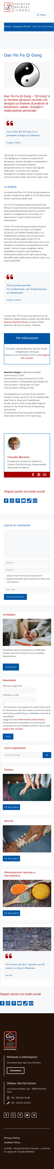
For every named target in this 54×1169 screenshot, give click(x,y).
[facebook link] (20, 1115)
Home (7, 26)
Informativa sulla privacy (31, 719)
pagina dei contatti (13, 729)
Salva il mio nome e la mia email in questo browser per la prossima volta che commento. (28, 578)
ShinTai (8, 820)
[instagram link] (6, 1115)
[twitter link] (13, 1115)
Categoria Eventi (22, 26)
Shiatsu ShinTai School (16, 322)
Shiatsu (9, 769)
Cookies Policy (12, 1142)
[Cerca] (47, 755)
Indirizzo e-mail (11, 695)
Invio (8, 736)
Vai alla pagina (11, 807)
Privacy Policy (12, 1138)
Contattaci (9, 614)
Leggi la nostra (24, 719)
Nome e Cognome (12, 686)
